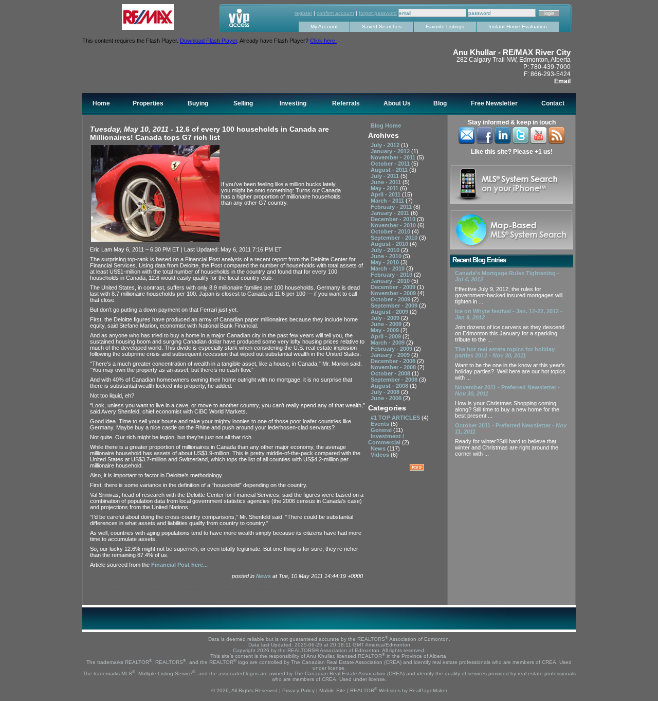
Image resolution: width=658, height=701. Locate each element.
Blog (440, 103)
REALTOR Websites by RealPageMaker (398, 690)
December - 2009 (394, 287)
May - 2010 (385, 262)
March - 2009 (388, 342)
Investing (293, 103)
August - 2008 (390, 386)
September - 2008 (395, 379)
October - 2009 (391, 299)
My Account (324, 26)
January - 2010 (391, 281)
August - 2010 (390, 244)
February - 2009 (392, 349)
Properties (148, 103)
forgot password (378, 13)
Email (562, 81)
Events (381, 424)
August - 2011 (390, 170)
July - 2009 (386, 318)
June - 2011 (387, 182)
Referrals (346, 103)
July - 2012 (386, 145)
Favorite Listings (445, 26)
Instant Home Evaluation (517, 26)
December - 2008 (394, 361)
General (382, 430)
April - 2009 (387, 336)
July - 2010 (386, 250)
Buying (198, 103)
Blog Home (386, 125)
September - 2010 (395, 238)
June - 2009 (387, 324)
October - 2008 (391, 373)
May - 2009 (385, 330)
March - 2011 (388, 200)
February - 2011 (392, 207)
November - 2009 (394, 293)
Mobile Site (332, 690)
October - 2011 (391, 163)
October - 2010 (391, 231)
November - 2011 (394, 157)
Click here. (323, 41)
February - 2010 (392, 275)
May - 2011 (385, 188)
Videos (381, 455)
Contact (552, 103)
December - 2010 (394, 219)
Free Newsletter (494, 103)
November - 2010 (394, 225)
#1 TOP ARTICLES (396, 418)
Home (101, 103)
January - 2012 (391, 151)
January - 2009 (391, 355)
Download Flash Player (208, 41)
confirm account (335, 13)
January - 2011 (391, 213)
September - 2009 (395, 305)
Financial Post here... (179, 565)
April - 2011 (386, 194)
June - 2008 (387, 398)
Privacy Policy (298, 690)
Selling (243, 103)
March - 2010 (388, 268)
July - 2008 (386, 392)
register (303, 13)
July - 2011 (385, 176)
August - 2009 (390, 312)
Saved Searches (381, 26)
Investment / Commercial (386, 439)
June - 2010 (387, 256)
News (264, 576)
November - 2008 (394, 367)
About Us (397, 103)
